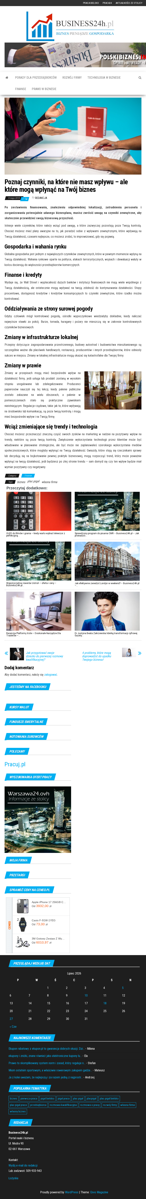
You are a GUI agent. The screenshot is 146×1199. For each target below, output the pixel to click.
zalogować (50, 674)
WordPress (71, 1192)
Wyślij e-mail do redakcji (23, 1165)
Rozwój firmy (72, 77)
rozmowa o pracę (90, 1105)
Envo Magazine (99, 1192)
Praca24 (107, 3)
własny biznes (18, 1111)
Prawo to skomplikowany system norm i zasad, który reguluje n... (47, 1063)
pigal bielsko (47, 1098)
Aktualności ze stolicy (129, 3)
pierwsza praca (29, 1098)
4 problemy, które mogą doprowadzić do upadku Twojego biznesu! (96, 656)
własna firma (49, 482)
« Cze (13, 1026)
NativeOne (73, 643)
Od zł (41, 906)
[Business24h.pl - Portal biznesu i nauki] (73, 26)
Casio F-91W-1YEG (44, 920)
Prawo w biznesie (44, 89)
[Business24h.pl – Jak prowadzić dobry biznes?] (7, 77)
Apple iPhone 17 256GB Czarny (49, 902)
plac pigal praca (18, 1105)
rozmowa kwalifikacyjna (63, 1105)
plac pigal (33, 481)
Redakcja (41, 197)
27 (11, 1019)
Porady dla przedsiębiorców (36, 77)
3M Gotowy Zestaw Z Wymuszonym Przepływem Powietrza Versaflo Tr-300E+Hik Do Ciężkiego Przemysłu (49, 938)
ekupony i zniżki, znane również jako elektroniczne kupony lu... (45, 1056)
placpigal (91, 1098)
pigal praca (64, 1098)
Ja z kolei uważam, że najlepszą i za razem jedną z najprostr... (46, 1077)
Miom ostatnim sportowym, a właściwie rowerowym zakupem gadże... (50, 1070)
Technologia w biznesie (104, 77)
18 (104, 1003)
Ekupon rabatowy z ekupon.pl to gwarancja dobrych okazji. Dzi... (47, 1048)
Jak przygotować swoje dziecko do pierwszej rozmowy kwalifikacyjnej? (44, 656)
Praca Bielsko (91, 3)
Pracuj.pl (15, 764)
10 (86, 995)
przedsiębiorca (38, 1105)
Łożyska (13, 1178)
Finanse (20, 89)
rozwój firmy (110, 1105)
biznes (21, 482)
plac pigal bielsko (109, 1098)
